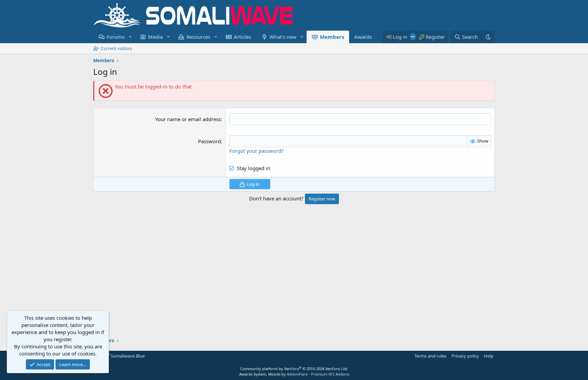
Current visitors (116, 48)
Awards (363, 36)
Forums (116, 36)
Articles (242, 36)
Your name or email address (188, 119)
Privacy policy (465, 356)
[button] (130, 37)
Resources (198, 36)
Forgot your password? (256, 150)
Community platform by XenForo (294, 368)
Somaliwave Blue (127, 356)
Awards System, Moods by (294, 374)
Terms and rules (430, 356)
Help (488, 356)
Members (332, 36)
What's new (283, 36)
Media (155, 36)
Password (209, 141)
